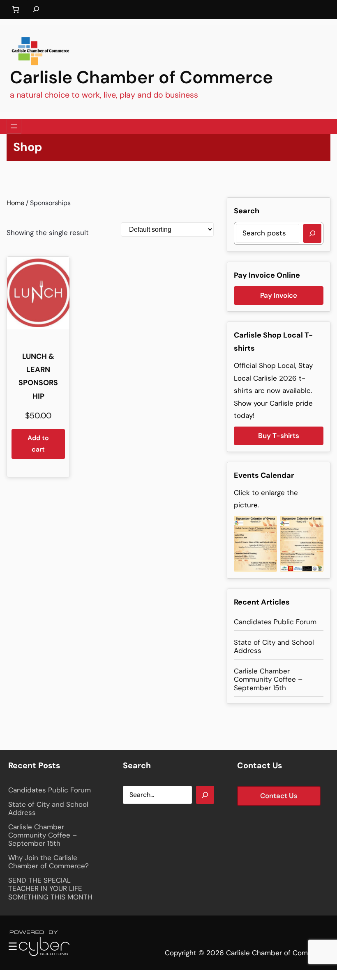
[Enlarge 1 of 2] (266, 527)
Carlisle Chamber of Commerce (141, 77)
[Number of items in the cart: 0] (15, 9)
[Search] (312, 233)
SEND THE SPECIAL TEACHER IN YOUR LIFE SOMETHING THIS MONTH (50, 888)
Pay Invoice (278, 295)
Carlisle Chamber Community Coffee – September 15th (268, 679)
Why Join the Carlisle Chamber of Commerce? (48, 862)
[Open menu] (14, 126)
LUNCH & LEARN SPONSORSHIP (38, 376)
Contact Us (279, 795)
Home (15, 203)
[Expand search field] (36, 9)
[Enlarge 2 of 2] (313, 527)
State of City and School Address (274, 646)
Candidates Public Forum (275, 622)
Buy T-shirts (278, 435)
